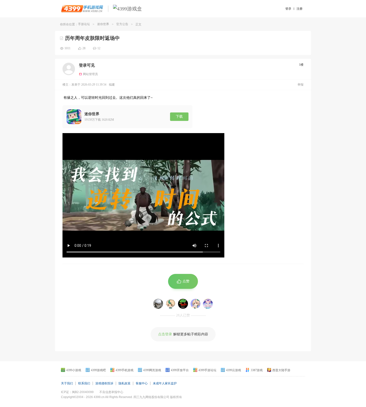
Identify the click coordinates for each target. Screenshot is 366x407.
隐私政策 (124, 383)
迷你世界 (103, 24)
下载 (179, 116)
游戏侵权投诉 (104, 383)
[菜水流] (183, 304)
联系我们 (84, 383)
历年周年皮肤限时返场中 (92, 38)
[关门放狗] (158, 304)
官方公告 (122, 24)
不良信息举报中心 (111, 392)
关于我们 (67, 383)
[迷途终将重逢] (195, 304)
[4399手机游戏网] (82, 9)
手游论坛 (84, 24)
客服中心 (142, 383)
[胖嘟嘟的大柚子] (171, 304)
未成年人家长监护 (165, 383)
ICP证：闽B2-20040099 (77, 392)
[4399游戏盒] (127, 9)
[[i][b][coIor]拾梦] (208, 304)
